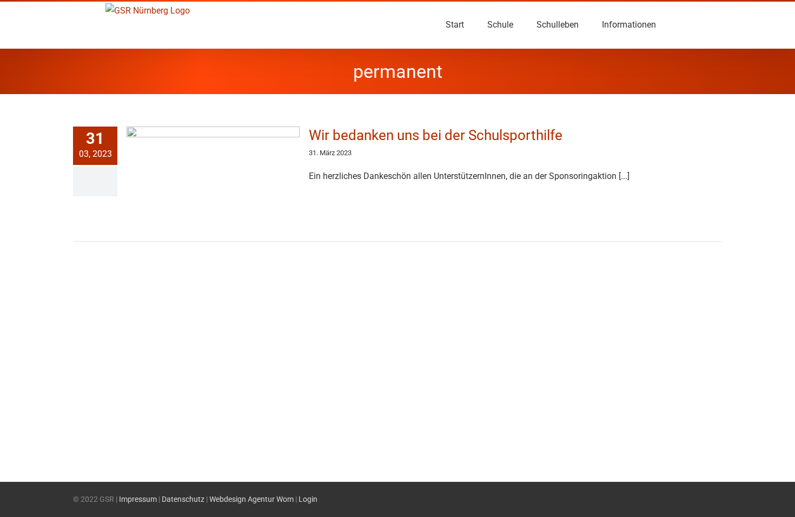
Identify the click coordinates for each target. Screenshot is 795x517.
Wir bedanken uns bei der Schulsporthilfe (435, 135)
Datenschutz (183, 499)
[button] (673, 25)
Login (308, 499)
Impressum (138, 499)
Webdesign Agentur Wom (251, 499)
